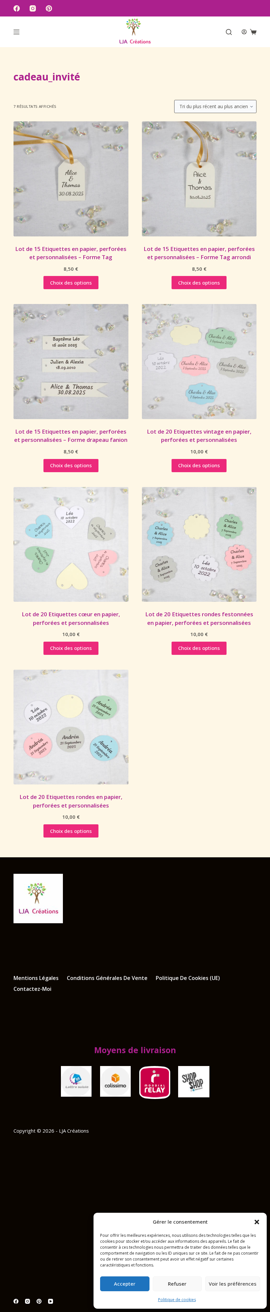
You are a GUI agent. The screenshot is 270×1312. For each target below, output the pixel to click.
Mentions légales (36, 978)
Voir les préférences (232, 1283)
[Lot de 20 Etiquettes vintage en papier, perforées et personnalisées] (199, 361)
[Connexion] (244, 31)
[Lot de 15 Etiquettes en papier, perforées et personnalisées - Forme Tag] (71, 178)
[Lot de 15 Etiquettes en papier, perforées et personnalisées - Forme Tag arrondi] (199, 178)
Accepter (124, 1283)
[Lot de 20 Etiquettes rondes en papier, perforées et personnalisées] (71, 727)
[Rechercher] (229, 32)
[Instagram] (33, 8)
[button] (257, 1222)
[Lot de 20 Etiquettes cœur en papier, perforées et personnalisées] (71, 544)
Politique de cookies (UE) (188, 978)
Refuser (177, 1283)
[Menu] (16, 32)
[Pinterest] (49, 8)
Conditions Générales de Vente (107, 978)
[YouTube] (50, 1301)
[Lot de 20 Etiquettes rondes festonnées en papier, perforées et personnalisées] (199, 544)
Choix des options (71, 282)
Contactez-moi (32, 989)
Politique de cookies (177, 1299)
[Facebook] (17, 8)
